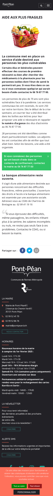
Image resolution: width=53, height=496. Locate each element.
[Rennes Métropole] (26, 287)
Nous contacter (15, 331)
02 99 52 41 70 (12, 316)
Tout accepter (19, 486)
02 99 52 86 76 (12, 321)
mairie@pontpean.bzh (16, 325)
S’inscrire (11, 429)
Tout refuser (35, 486)
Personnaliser (26, 492)
